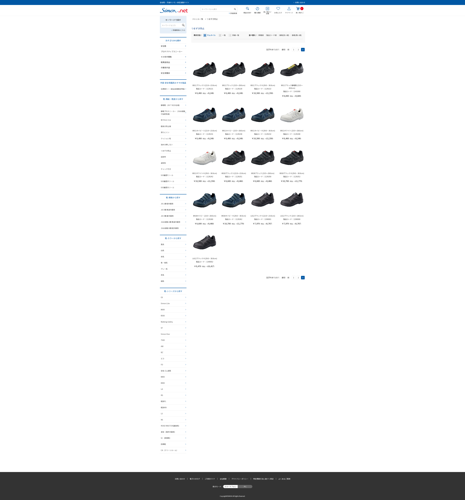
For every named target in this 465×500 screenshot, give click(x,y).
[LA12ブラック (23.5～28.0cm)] (292, 200)
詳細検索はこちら (179, 30)
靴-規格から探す (173, 197)
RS (162, 395)
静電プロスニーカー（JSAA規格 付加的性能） (173, 112)
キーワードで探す (173, 19)
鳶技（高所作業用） (168, 432)
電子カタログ (195, 479)
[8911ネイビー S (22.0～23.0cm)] (205, 115)
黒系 (162, 244)
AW (162, 346)
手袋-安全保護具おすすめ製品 (173, 82)
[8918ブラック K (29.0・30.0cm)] (292, 158)
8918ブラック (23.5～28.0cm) (262, 173)
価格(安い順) (284, 35)
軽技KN (164, 407)
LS (162, 413)
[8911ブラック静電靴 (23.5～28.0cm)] (292, 70)
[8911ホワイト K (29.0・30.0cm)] (205, 158)
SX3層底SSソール (167, 187)
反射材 (163, 157)
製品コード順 (271, 35)
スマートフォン (230, 486)
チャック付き (166, 169)
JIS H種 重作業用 (167, 216)
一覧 (224, 35)
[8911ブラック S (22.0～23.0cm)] (205, 70)
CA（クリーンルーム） (169, 450)
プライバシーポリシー (239, 479)
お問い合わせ (300, 2)
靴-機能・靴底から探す (173, 99)
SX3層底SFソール (167, 181)
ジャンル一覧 (197, 19)
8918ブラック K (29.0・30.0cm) (292, 173)
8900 (163, 383)
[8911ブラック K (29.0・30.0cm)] (263, 70)
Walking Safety (167, 322)
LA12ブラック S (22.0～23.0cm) (263, 216)
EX (162, 297)
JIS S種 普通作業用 (168, 210)
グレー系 (164, 269)
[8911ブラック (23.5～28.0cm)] (234, 70)
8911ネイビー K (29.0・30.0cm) (263, 130)
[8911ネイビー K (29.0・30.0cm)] (263, 115)
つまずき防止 (166, 151)
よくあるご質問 (284, 479)
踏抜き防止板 (166, 126)
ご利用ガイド (210, 479)
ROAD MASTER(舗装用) (170, 426)
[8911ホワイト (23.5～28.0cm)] (292, 115)
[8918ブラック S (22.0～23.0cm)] (234, 158)
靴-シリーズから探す (173, 291)
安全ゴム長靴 (166, 371)
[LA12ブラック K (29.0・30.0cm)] (205, 243)
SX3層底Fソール (167, 175)
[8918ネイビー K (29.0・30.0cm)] (234, 200)
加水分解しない (167, 144)
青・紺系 (164, 262)
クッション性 (166, 138)
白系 (162, 250)
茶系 (162, 275)
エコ (162, 358)
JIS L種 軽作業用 (167, 203)
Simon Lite (165, 303)
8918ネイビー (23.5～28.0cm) (204, 216)
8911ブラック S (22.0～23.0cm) (205, 85)
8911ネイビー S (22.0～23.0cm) (205, 130)
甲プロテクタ (166, 120)
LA (162, 389)
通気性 (163, 163)
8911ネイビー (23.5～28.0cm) (233, 130)
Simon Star (165, 334)
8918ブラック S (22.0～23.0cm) (234, 173)
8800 (163, 377)
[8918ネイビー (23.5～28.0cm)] (205, 200)
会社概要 (223, 479)
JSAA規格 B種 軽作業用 (170, 228)
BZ (162, 352)
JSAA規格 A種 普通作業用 (170, 222)
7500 (163, 340)
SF (162, 328)
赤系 (162, 256)
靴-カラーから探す (173, 238)
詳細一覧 (235, 35)
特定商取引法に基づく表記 (263, 479)
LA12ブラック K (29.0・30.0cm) (204, 258)
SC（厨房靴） (166, 438)
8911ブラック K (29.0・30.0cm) (263, 85)
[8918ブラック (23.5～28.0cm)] (263, 158)
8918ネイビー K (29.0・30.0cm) (233, 216)
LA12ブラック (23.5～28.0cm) (291, 216)
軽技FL (163, 401)
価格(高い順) (297, 35)
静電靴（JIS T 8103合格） (171, 105)
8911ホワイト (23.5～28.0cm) (291, 130)
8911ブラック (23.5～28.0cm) (233, 85)
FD (162, 364)
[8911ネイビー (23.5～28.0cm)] (234, 115)
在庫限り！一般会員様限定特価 (173, 89)
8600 (163, 309)
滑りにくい (165, 132)
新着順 (261, 35)
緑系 (162, 281)
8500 (163, 315)
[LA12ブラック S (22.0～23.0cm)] (263, 200)
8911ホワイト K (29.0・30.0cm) (204, 173)
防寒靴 (163, 444)
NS (162, 419)
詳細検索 (233, 13)
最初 (283, 49)
